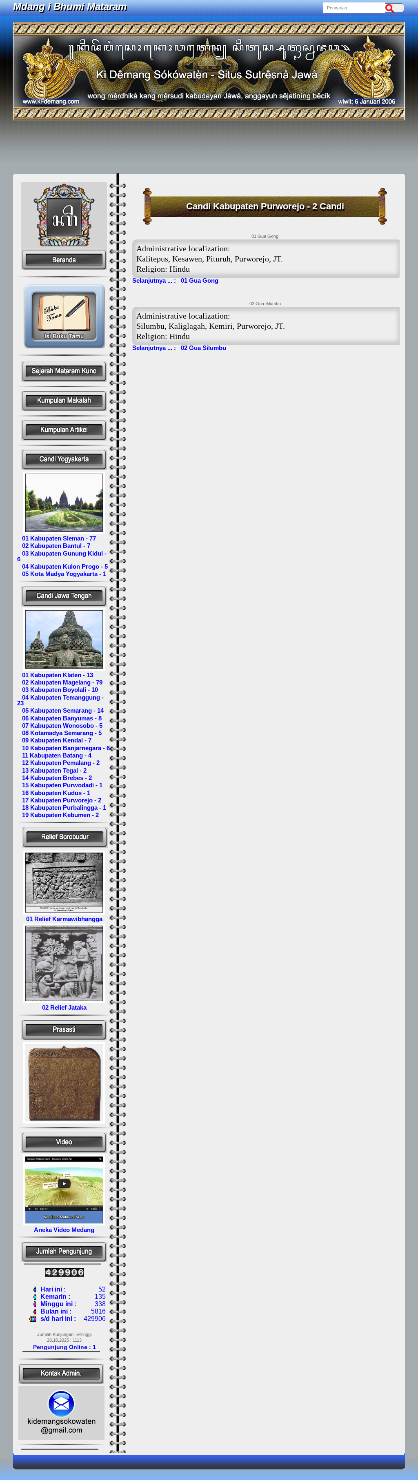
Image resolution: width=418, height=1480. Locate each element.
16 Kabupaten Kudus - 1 (53, 792)
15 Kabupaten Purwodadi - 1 (59, 785)
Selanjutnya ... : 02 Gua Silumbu (179, 347)
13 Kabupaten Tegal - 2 (52, 770)
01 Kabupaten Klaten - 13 (55, 674)
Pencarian (391, 7)
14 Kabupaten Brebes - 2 (54, 777)
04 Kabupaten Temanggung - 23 (60, 700)
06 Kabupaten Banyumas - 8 (59, 718)
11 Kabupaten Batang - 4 (54, 755)
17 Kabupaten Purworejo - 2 (59, 800)
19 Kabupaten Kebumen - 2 (58, 814)
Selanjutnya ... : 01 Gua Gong (175, 280)
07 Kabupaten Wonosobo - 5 (59, 725)
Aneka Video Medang (64, 1229)
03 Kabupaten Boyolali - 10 (57, 689)
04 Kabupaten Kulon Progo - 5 (62, 566)
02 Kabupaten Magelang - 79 (59, 682)
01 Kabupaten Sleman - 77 (56, 538)
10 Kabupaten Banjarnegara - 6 (63, 747)
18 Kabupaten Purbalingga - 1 (61, 807)
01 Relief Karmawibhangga (64, 918)
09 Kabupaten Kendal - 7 (54, 740)
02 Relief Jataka (64, 1007)
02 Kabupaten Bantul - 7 (53, 545)
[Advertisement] (209, 147)
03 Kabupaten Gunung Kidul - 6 (62, 556)
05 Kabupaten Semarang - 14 (60, 710)
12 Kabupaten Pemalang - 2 (58, 762)
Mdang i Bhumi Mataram (70, 6)
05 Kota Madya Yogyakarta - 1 (61, 573)
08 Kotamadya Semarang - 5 (59, 732)
